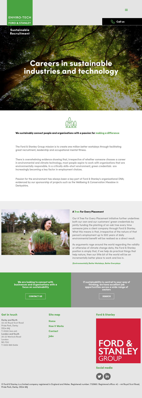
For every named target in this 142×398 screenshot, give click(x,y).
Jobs (51, 336)
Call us (120, 21)
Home (52, 321)
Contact (53, 331)
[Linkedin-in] (107, 376)
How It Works (56, 326)
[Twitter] (99, 376)
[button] (126, 9)
